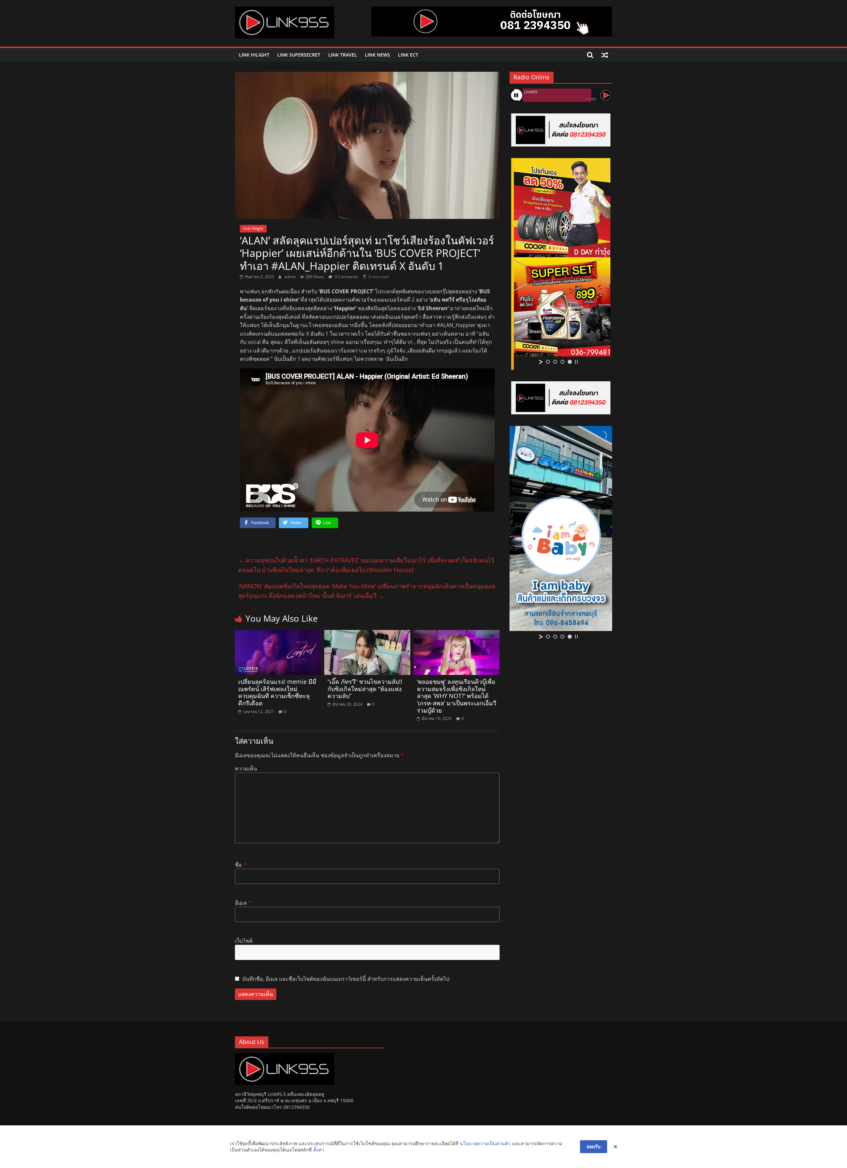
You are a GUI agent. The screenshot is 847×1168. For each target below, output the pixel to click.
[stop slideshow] (576, 362)
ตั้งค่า (318, 1150)
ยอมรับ (594, 1146)
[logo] (284, 1056)
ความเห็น (246, 768)
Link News (377, 55)
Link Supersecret (298, 55)
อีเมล (243, 902)
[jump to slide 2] (555, 362)
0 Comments (346, 276)
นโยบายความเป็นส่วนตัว (485, 1143)
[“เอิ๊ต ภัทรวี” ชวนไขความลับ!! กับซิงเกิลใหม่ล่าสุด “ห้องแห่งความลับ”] (367, 634)
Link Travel (342, 55)
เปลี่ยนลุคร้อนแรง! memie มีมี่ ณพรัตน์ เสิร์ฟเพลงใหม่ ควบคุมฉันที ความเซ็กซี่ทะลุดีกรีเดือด (277, 692)
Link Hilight (254, 55)
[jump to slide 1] (548, 362)
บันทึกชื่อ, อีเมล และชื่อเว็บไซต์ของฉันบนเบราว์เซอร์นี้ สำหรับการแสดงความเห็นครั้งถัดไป (345, 978)
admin (290, 276)
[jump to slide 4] (570, 362)
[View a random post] (605, 55)
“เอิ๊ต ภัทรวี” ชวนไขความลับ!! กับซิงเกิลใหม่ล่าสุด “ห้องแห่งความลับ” (365, 689)
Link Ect (408, 55)
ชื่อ (240, 864)
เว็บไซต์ (243, 940)
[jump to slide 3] (562, 362)
